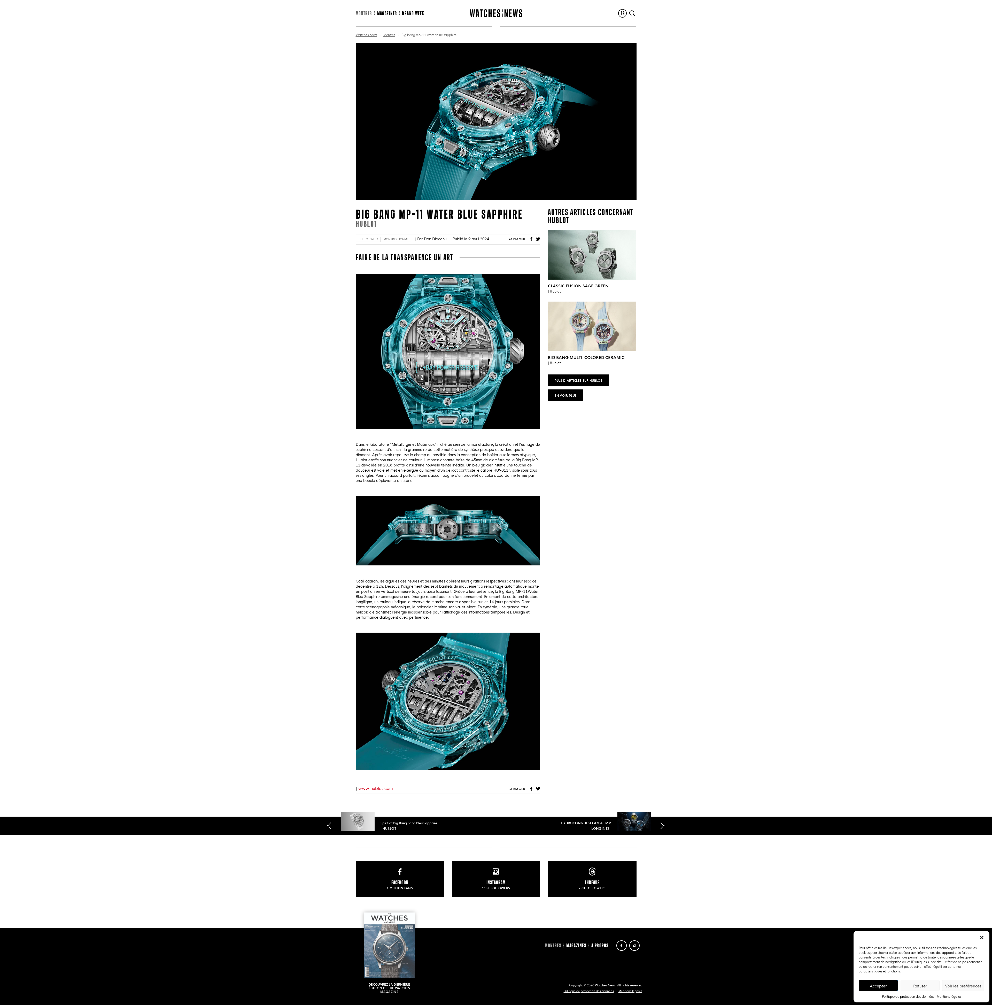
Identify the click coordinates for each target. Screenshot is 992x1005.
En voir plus (566, 395)
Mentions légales (949, 996)
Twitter (538, 239)
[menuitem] (622, 13)
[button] (981, 937)
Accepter (878, 985)
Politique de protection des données (908, 996)
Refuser (920, 985)
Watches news (366, 34)
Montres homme (396, 239)
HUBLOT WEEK (368, 239)
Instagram (634, 945)
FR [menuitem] (623, 13)
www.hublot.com (375, 788)
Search (632, 13)
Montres (364, 13)
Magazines (387, 13)
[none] (622, 13)
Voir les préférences (963, 985)
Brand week (413, 13)
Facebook (531, 239)
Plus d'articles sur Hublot (578, 380)
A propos (599, 945)
